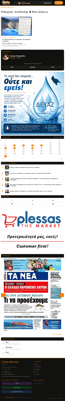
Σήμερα (37, 364)
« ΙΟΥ (3, 158)
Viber (12, 67)
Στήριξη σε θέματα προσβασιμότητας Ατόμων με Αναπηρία (24, 167)
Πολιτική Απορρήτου (51, 398)
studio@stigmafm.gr (17, 391)
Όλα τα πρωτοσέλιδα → (58, 334)
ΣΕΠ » (61, 158)
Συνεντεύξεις (38, 366)
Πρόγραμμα (38, 369)
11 (14, 148)
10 (5, 148)
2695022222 (7, 372)
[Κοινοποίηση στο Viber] (12, 203)
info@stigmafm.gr (9, 374)
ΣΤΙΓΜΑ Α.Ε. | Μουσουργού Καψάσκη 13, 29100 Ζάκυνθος (17, 376)
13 (32, 148)
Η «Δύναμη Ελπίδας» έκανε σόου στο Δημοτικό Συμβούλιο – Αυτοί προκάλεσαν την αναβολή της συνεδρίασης (34, 179)
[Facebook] (34, 383)
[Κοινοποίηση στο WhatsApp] (33, 203)
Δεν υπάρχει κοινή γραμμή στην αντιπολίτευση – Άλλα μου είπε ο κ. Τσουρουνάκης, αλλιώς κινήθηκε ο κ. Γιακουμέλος (36, 185)
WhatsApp (32, 67)
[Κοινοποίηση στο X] (33, 200)
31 (5, 156)
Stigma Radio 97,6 (10, 397)
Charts (37, 371)
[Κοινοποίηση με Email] (53, 203)
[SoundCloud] (41, 383)
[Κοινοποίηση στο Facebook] (12, 200)
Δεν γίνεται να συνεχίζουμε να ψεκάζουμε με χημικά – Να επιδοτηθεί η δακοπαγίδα (30, 173)
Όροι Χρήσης (60, 398)
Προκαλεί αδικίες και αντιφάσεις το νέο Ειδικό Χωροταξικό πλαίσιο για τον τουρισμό (31, 191)
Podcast (37, 374)
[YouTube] (38, 383)
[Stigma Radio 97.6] (6, 3)
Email (52, 67)
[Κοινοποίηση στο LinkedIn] (53, 200)
